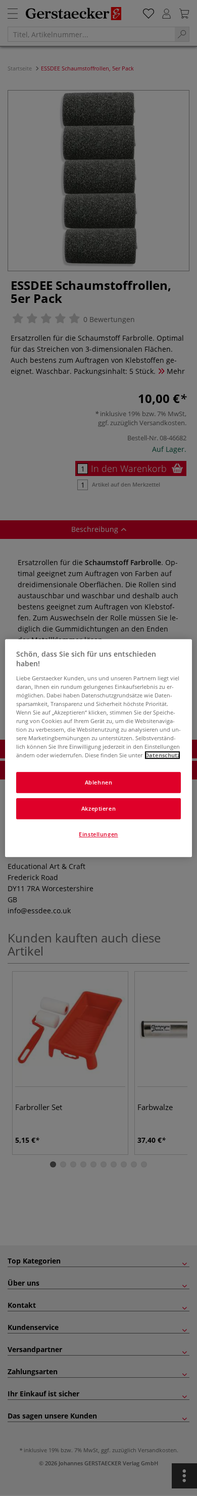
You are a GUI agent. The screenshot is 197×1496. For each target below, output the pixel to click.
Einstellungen (98, 834)
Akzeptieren (98, 808)
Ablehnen (99, 782)
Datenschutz (162, 755)
